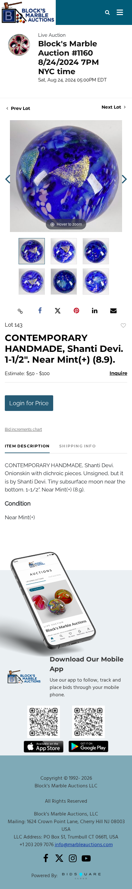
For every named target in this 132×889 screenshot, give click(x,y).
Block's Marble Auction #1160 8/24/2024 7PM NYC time (68, 57)
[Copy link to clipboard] (20, 311)
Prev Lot (20, 108)
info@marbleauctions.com (84, 845)
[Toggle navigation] (119, 12)
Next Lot (112, 107)
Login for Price (29, 403)
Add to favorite (123, 325)
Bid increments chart (23, 429)
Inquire (118, 373)
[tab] (27, 448)
